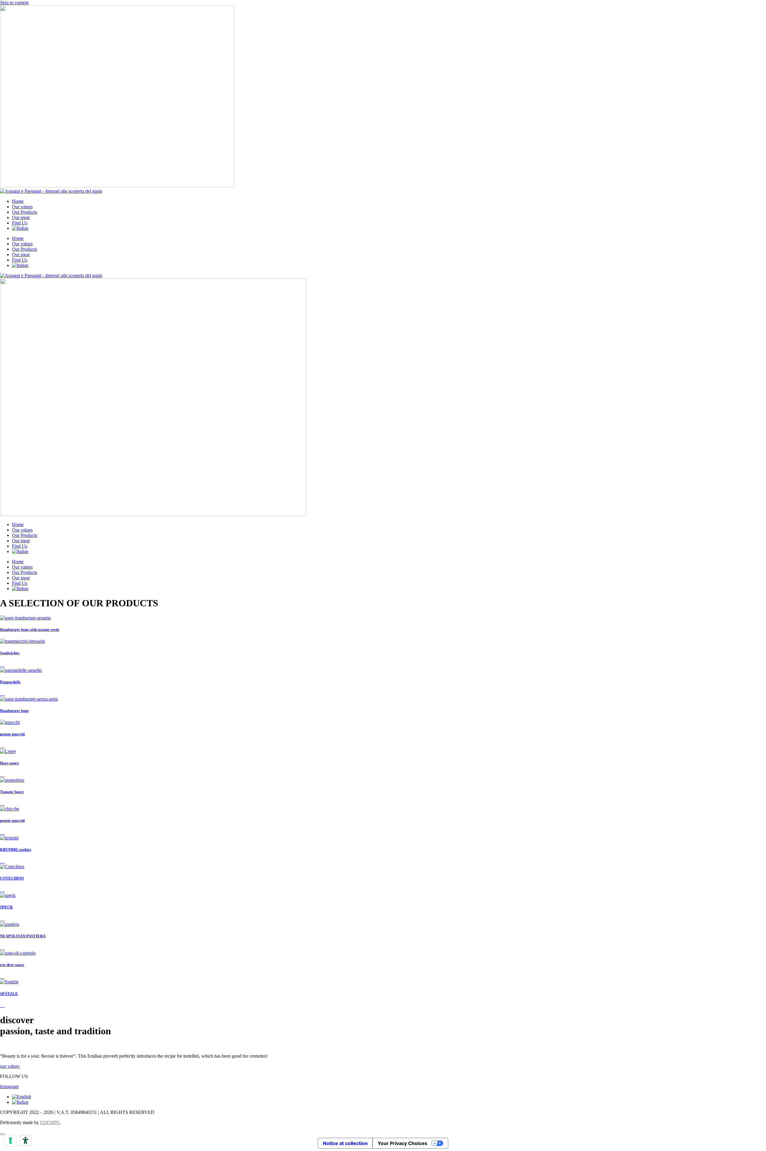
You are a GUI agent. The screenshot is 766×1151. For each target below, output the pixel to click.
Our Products (24, 212)
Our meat (21, 217)
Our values (22, 206)
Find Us (19, 222)
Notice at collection (345, 1143)
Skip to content (14, 2)
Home (18, 201)
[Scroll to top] (2, 1134)
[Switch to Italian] (20, 228)
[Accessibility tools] (25, 1140)
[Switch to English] (21, 1096)
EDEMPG (50, 1122)
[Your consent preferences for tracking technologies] (10, 1140)
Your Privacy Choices (402, 1143)
